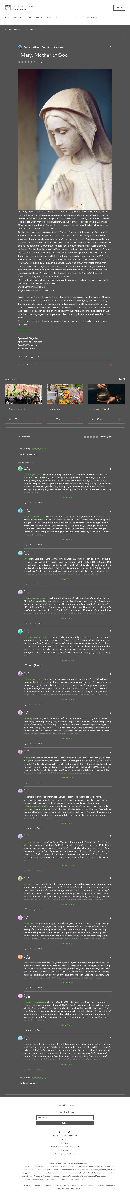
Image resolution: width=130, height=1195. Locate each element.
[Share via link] (38, 357)
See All (122, 379)
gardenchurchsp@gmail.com (86, 17)
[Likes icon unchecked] (25, 502)
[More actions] (110, 47)
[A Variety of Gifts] (23, 394)
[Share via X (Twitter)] (25, 357)
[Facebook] (104, 17)
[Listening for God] (106, 394)
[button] (121, 30)
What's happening (12, 29)
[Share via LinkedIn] (31, 357)
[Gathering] (65, 394)
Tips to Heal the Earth (34, 29)
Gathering (55, 409)
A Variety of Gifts (17, 409)
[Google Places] (101, 17)
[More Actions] (110, 468)
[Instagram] (108, 17)
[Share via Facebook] (19, 357)
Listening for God (100, 409)
